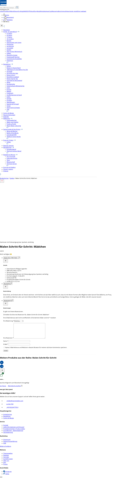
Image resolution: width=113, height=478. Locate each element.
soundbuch (6, 11)
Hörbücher (10, 44)
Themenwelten (8, 453)
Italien (8, 97)
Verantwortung (8, 432)
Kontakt (5, 425)
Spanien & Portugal (13, 104)
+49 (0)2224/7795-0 (12, 407)
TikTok (7, 474)
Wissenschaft (11, 162)
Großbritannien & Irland (14, 95)
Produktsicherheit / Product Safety (14, 429)
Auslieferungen (8, 459)
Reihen (9, 66)
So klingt (20, 11)
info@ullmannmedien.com (14, 401)
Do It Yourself (11, 156)
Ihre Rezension (8, 338)
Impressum (6, 439)
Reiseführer (7, 64)
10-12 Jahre (10, 39)
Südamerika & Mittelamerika (15, 86)
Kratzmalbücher (12, 120)
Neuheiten (6, 30)
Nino (41, 11)
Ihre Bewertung (8, 321)
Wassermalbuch (57, 11)
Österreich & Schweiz (13, 108)
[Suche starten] (17, 7)
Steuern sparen (8, 169)
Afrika (8, 82)
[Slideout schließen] (5, 261)
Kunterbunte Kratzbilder (14, 59)
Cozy (50, 11)
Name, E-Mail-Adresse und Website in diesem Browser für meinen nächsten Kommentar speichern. (36, 347)
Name (5, 341)
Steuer (16, 11)
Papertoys (10, 61)
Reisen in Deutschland (14, 68)
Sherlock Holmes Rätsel (14, 151)
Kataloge (6, 455)
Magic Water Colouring (14, 126)
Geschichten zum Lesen (14, 42)
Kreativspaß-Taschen (13, 57)
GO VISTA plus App (12, 73)
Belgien (9, 91)
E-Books (5, 171)
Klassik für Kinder (12, 55)
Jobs (4, 462)
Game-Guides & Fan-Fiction (11, 129)
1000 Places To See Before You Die (17, 70)
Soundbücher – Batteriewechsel (13, 431)
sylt (33, 11)
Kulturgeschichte (12, 158)
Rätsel (12, 11)
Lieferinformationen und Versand (13, 427)
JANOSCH (26, 11)
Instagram (8, 471)
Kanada (9, 99)
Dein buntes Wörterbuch (14, 51)
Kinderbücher (4, 178)
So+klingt (37, 11)
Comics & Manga (8, 113)
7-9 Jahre (9, 37)
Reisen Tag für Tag (12, 79)
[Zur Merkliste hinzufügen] (2, 181)
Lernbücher (10, 46)
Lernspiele (10, 48)
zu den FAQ (9, 404)
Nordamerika (11, 84)
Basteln (9, 41)
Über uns (6, 461)
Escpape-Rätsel (11, 149)
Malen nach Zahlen (12, 122)
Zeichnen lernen (12, 164)
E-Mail (5, 344)
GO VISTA (9, 71)
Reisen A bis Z (11, 75)
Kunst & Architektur (9, 167)
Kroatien (9, 100)
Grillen (9, 142)
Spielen (9, 50)
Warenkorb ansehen (14, 386)
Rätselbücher (7, 147)
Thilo (30, 11)
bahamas (46, 11)
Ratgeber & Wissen (9, 155)
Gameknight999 (11, 135)
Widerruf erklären (5, 446)
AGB (4, 443)
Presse (5, 464)
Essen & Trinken (8, 140)
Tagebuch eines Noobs (14, 137)
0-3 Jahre (9, 33)
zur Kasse (3, 386)
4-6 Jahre (9, 35)
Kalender (6, 117)
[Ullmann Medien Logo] (3, 5)
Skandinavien (11, 102)
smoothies (65, 11)
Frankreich (10, 93)
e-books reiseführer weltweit (77, 11)
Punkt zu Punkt (11, 124)
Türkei (9, 106)
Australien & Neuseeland (14, 80)
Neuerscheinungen (9, 115)
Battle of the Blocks (13, 133)
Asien (8, 88)
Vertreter (6, 457)
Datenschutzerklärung (10, 441)
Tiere (8, 160)
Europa (9, 89)
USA (8, 109)
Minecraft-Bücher (12, 131)
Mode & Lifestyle (8, 146)
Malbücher (6, 118)
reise (1, 11)
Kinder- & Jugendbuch (10, 32)
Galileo (9, 53)
